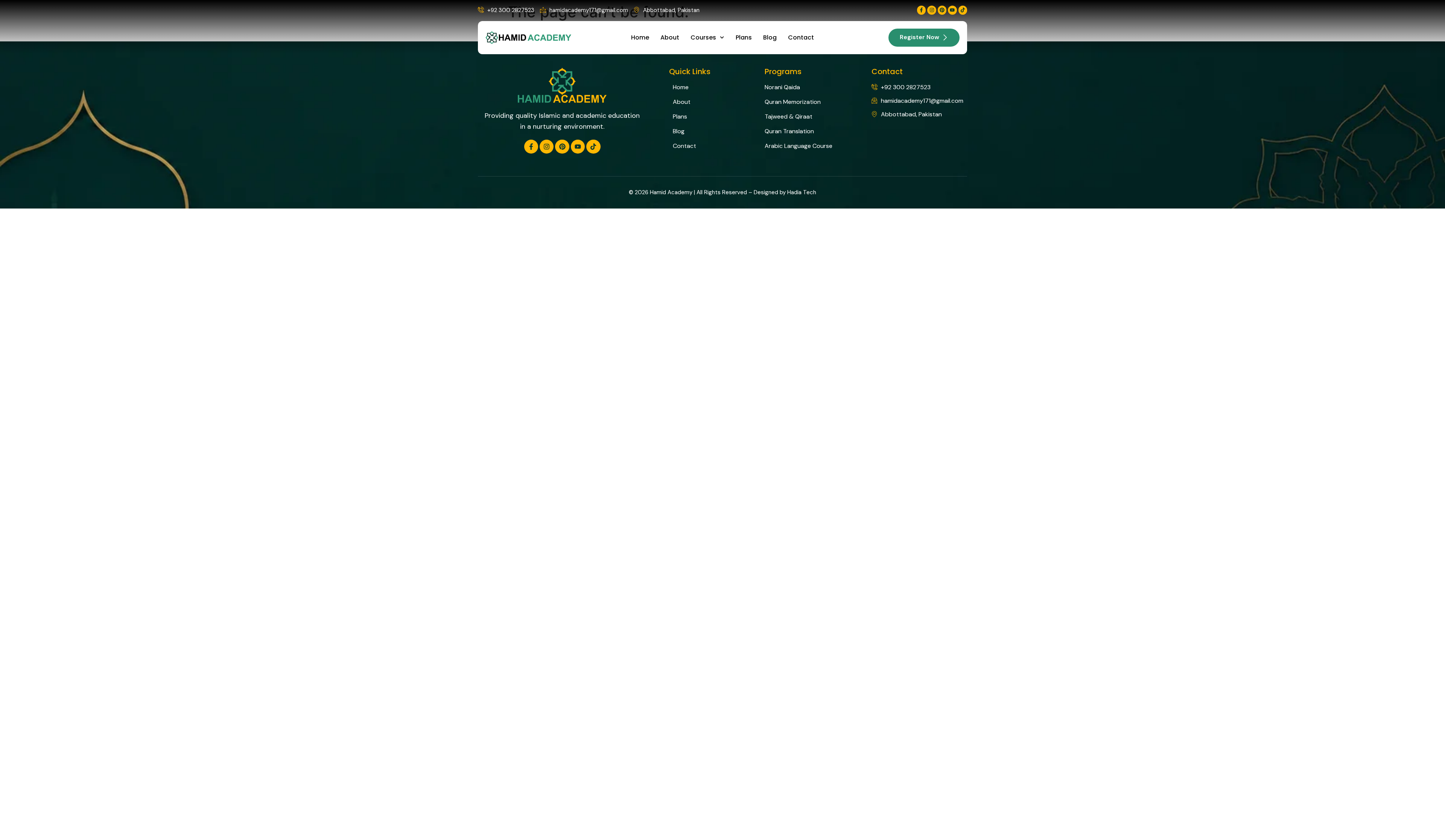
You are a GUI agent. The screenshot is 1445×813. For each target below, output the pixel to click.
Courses (703, 37)
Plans (744, 37)
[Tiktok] (962, 10)
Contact (801, 37)
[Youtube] (952, 10)
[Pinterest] (942, 10)
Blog (770, 37)
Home (640, 37)
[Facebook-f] (921, 10)
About (669, 37)
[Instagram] (931, 10)
